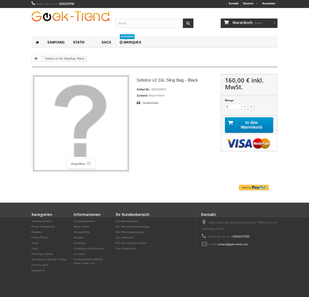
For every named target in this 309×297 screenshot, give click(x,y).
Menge (229, 100)
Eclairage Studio (42, 254)
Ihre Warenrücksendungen (133, 226)
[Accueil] (37, 42)
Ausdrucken (150, 102)
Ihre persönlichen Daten (131, 243)
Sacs (35, 248)
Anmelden (268, 3)
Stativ (35, 243)
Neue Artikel (81, 226)
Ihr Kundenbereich (132, 214)
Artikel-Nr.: (143, 89)
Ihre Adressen (125, 237)
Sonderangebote (84, 221)
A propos (80, 254)
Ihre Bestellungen (127, 221)
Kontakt (234, 3)
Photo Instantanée (43, 226)
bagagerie (38, 270)
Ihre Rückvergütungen (130, 232)
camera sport (40, 265)
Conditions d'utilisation (89, 248)
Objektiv (37, 232)
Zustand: (142, 95)
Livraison (80, 243)
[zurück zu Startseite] (36, 58)
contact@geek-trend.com (232, 244)
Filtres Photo (40, 237)
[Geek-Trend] (70, 16)
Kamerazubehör (42, 221)
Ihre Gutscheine (126, 248)
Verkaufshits (82, 232)
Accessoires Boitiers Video (49, 259)
